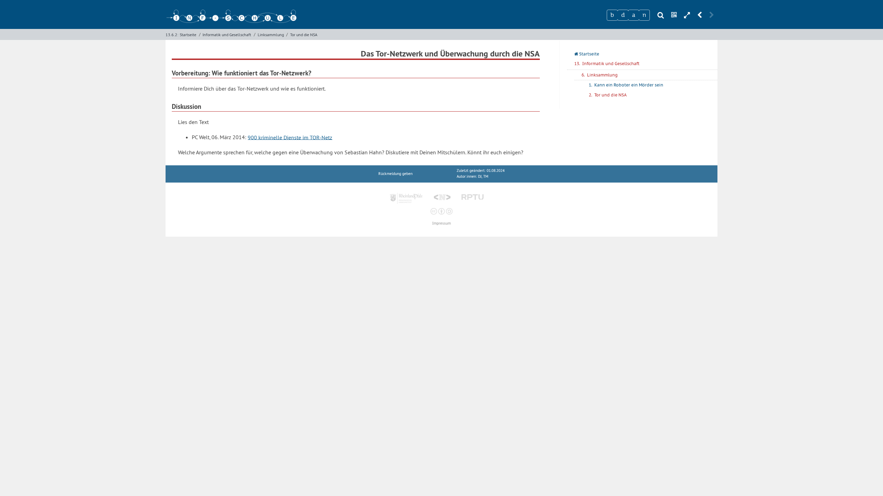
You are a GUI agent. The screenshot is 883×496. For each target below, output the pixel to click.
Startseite (188, 34)
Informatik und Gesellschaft (226, 34)
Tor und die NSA (303, 34)
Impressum (441, 223)
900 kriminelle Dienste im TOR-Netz (290, 137)
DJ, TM (483, 176)
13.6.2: (172, 34)
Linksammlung (271, 34)
